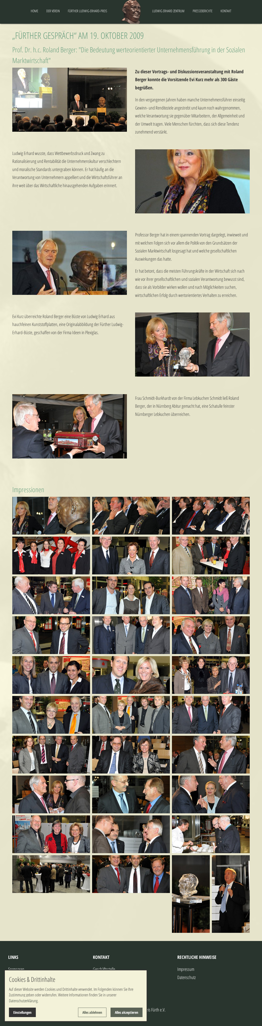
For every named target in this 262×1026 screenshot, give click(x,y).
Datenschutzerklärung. (23, 1001)
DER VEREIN (53, 10)
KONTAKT (226, 10)
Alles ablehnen (92, 1012)
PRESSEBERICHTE (202, 10)
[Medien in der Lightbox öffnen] (51, 516)
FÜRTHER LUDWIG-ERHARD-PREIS (87, 10)
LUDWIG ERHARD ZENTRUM (168, 10)
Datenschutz (186, 977)
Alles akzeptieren (126, 1012)
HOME (34, 10)
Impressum (185, 969)
